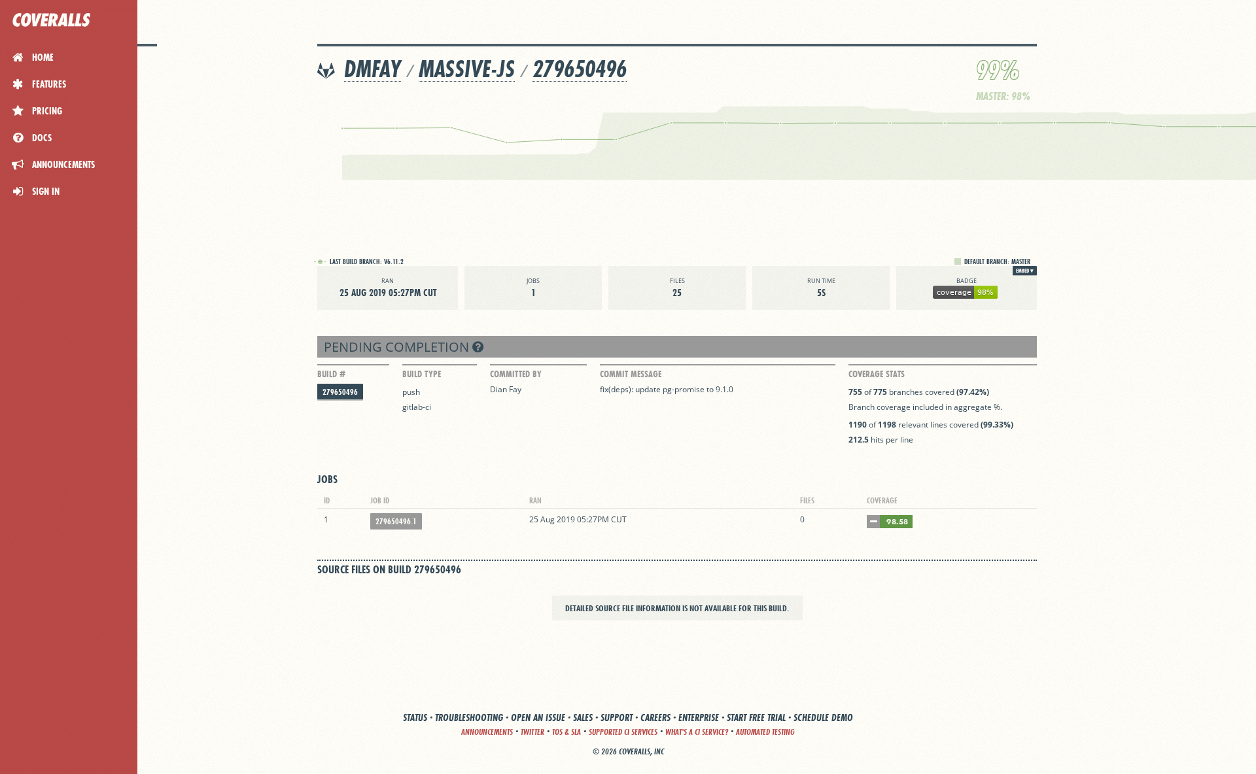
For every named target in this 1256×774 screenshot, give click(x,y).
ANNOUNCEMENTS (487, 731)
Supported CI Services (623, 731)
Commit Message (630, 373)
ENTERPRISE (698, 717)
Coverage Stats (876, 373)
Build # (331, 373)
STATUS (415, 717)
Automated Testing (765, 731)
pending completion (398, 347)
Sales (583, 717)
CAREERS (655, 717)
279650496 (579, 69)
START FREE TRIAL (756, 717)
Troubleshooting (469, 717)
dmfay (372, 69)
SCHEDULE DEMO (823, 717)
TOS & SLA (566, 731)
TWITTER (532, 731)
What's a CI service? (696, 731)
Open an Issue (538, 717)
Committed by (516, 373)
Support (617, 717)
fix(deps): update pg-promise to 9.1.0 (666, 389)
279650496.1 (396, 521)
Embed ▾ (1025, 271)
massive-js (467, 69)
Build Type (421, 373)
